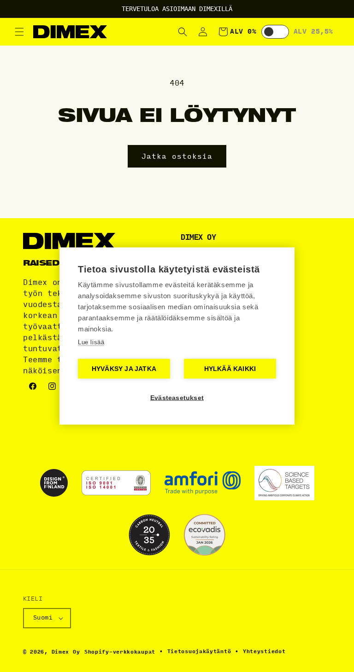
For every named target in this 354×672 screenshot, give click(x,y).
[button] (19, 32)
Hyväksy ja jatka (124, 368)
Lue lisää (91, 342)
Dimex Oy (66, 652)
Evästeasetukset (177, 397)
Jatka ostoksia (177, 156)
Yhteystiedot (264, 652)
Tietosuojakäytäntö (199, 652)
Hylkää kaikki (230, 368)
